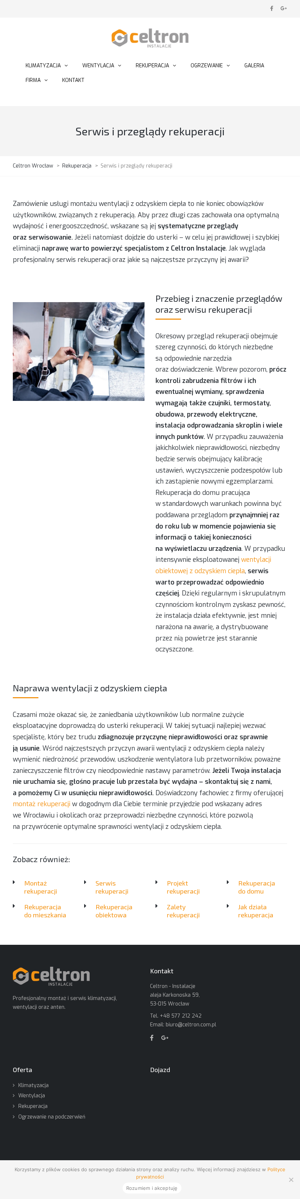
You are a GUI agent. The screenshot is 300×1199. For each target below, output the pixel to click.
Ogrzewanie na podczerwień (51, 1116)
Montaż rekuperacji (40, 887)
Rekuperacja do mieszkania (45, 911)
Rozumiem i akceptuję (152, 1188)
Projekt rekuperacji (183, 887)
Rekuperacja (33, 1106)
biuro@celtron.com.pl (191, 1024)
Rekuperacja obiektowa (113, 911)
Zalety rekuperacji (183, 911)
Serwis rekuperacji (111, 887)
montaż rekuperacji (41, 804)
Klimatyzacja (33, 1085)
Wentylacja (31, 1095)
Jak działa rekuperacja (255, 911)
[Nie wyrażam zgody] (291, 1179)
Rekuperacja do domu (256, 887)
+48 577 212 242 (181, 1015)
